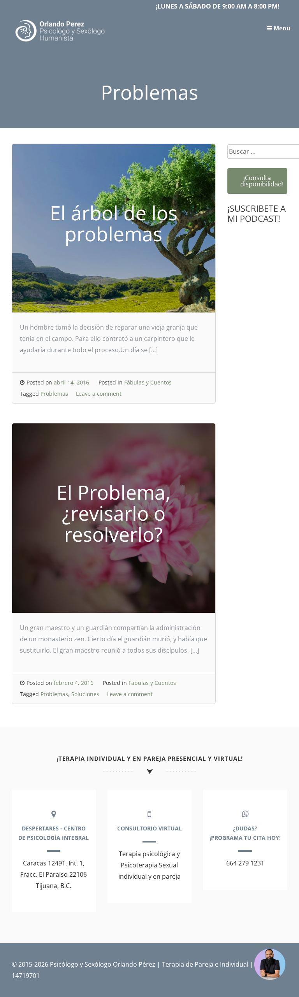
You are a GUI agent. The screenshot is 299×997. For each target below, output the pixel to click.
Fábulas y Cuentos (148, 382)
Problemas (54, 393)
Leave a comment (98, 393)
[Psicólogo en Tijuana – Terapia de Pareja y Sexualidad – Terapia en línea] (60, 41)
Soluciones (85, 694)
